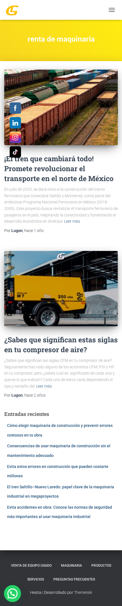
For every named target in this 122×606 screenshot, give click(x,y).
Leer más (72, 221)
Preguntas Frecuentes (74, 579)
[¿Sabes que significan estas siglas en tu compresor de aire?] (61, 288)
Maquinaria (71, 566)
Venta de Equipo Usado (31, 566)
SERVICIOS (35, 579)
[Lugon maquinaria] (14, 10)
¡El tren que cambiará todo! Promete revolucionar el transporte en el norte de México (58, 168)
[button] (12, 593)
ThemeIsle (83, 592)
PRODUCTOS (101, 566)
